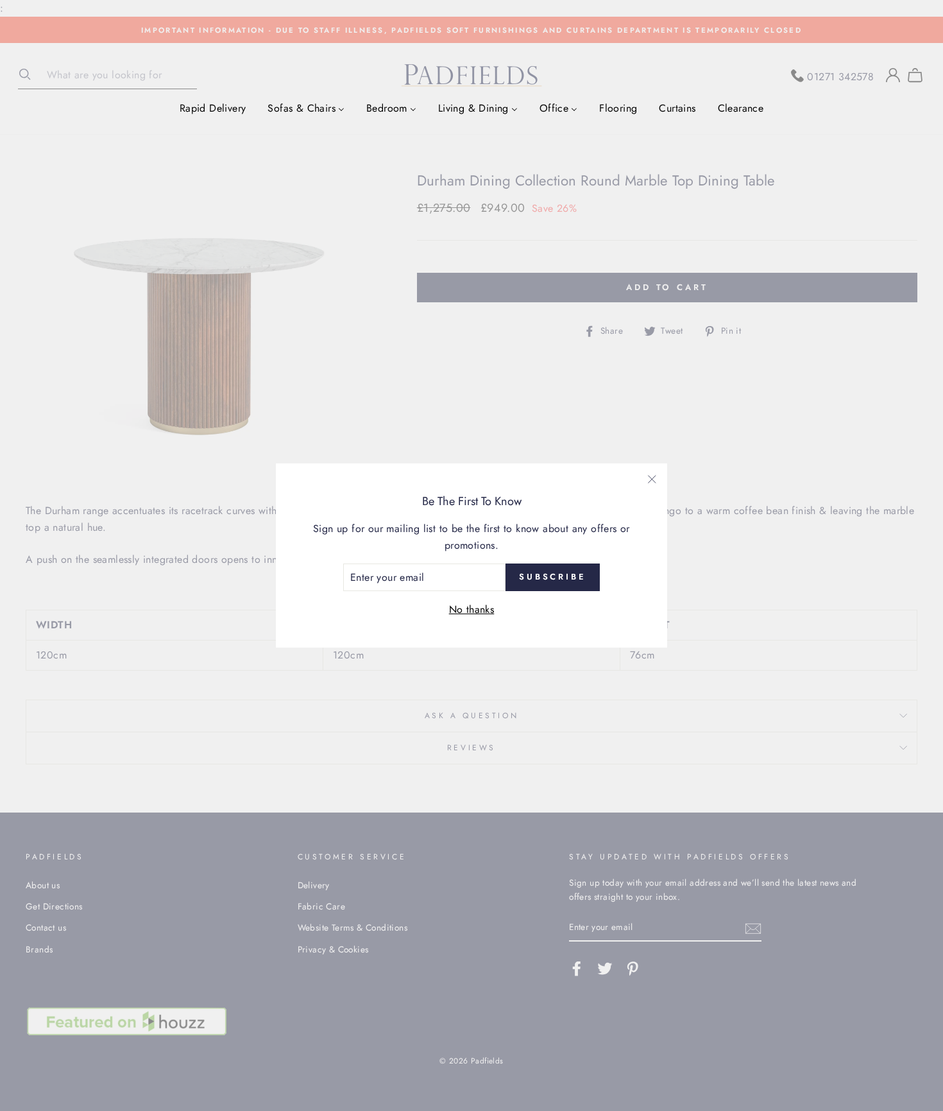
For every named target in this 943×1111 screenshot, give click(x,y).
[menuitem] (213, 107)
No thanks (472, 609)
